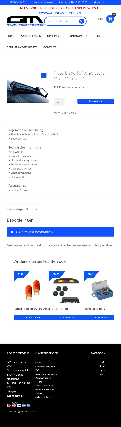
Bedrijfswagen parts (22, 47)
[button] (43, 75)
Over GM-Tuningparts (45, 367)
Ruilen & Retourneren (45, 386)
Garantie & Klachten (44, 390)
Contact (49, 47)
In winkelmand (95, 101)
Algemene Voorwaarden (46, 374)
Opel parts (54, 36)
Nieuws (38, 382)
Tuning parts (78, 36)
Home (11, 36)
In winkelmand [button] (33, 318)
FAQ (37, 370)
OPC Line (99, 36)
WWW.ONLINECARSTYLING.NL (60, 13)
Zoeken (81, 21)
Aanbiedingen (31, 36)
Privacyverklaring (43, 378)
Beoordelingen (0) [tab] (17, 209)
